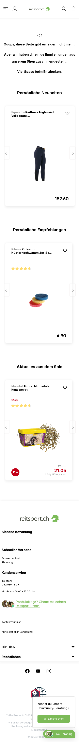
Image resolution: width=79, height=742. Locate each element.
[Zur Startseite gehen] (39, 8)
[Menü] (6, 9)
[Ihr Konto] (15, 9)
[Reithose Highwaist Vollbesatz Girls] (40, 163)
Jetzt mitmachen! (54, 718)
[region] (40, 154)
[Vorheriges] (7, 153)
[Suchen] (63, 9)
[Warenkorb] (72, 9)
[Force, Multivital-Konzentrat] (38, 437)
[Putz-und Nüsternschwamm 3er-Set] (38, 300)
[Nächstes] (72, 153)
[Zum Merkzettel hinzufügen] (67, 113)
